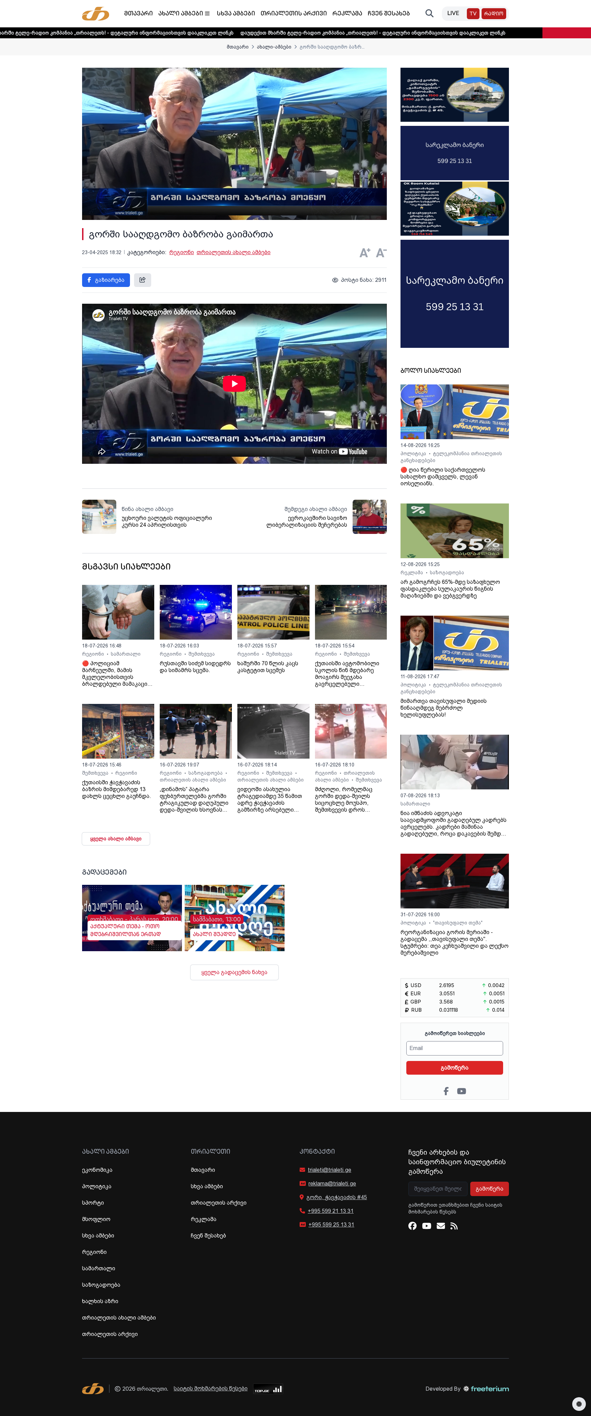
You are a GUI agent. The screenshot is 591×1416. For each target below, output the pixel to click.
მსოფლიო (96, 1219)
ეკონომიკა (97, 1170)
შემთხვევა (201, 654)
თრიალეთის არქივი (294, 14)
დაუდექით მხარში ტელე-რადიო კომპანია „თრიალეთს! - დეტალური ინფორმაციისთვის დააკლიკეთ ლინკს (301, 33)
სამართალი (126, 654)
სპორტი (93, 1202)
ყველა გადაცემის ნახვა (234, 972)
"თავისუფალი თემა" (458, 923)
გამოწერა (455, 1067)
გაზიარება (109, 280)
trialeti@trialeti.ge (329, 1170)
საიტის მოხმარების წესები (211, 1388)
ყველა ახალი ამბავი (116, 838)
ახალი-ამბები (274, 47)
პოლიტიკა (414, 453)
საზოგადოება (206, 773)
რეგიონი (181, 252)
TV (473, 14)
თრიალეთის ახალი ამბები (234, 252)
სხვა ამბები (236, 14)
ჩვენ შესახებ (389, 14)
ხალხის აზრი (100, 1301)
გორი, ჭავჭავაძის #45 (336, 1197)
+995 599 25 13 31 (331, 1224)
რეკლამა (347, 14)
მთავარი (138, 14)
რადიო (493, 14)
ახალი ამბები (180, 14)
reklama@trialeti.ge (332, 1183)
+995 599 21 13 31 (331, 1211)
